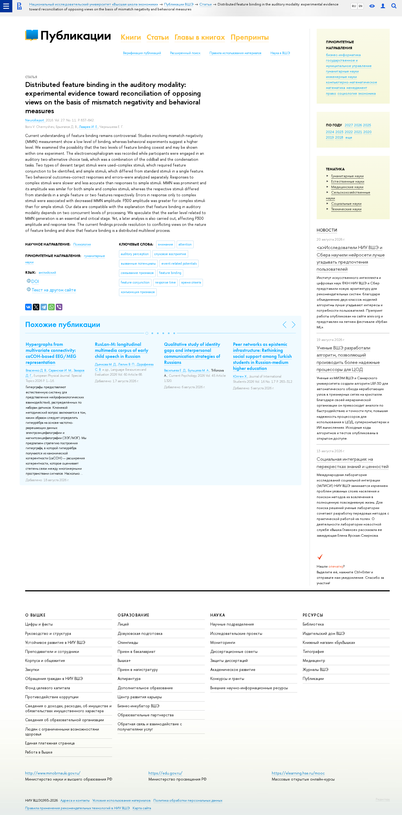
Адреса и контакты (75, 800)
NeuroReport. (35, 120)
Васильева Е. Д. (175, 370)
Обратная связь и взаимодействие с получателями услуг (150, 726)
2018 (339, 137)
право (331, 93)
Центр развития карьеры (140, 696)
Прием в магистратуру (138, 669)
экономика (367, 93)
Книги (131, 37)
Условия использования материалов (121, 800)
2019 (330, 137)
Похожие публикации (62, 324)
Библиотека (313, 624)
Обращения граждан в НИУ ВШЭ (54, 678)
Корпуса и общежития (45, 660)
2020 (367, 131)
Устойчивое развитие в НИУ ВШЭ (55, 642)
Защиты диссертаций (229, 660)
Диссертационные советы (234, 651)
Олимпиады (128, 642)
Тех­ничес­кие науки (346, 208)
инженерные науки (341, 76)
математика (335, 87)
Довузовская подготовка (140, 633)
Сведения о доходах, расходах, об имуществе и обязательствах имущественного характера (68, 708)
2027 (349, 124)
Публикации (75, 35)
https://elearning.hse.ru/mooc (298, 773)
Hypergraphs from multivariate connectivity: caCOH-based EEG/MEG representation (51, 353)
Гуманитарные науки (347, 175)
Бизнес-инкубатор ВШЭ (138, 705)
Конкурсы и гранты (227, 678)
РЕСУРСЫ (313, 615)
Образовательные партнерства (146, 714)
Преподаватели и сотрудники (52, 651)
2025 (367, 124)
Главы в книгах (199, 37)
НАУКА (217, 615)
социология (347, 93)
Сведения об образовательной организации (64, 719)
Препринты (250, 37)
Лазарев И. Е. (88, 127)
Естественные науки (347, 181)
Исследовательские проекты (236, 633)
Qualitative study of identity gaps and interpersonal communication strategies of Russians (192, 353)
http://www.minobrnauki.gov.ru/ (52, 773)
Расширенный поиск (185, 53)
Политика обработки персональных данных (187, 800)
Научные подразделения (232, 624)
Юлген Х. (240, 376)
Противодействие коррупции (51, 696)
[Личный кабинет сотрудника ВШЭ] (383, 6)
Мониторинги (222, 642)
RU (354, 6)
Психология (82, 244)
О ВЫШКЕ (35, 615)
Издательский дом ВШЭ (324, 633)
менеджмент (356, 87)
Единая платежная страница (50, 743)
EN (360, 6)
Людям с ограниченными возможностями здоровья (62, 731)
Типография (313, 651)
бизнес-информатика (343, 54)
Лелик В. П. (126, 364)
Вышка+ (124, 660)
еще (348, 137)
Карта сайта (142, 808)
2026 (358, 124)
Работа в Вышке (39, 752)
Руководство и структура (48, 633)
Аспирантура (129, 678)
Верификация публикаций (142, 53)
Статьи (158, 37)
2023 (339, 131)
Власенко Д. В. (36, 370)
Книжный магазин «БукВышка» (329, 642)
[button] (147, 333)
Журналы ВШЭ (315, 669)
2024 (330, 131)
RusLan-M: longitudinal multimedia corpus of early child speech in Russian (121, 350)
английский (47, 272)
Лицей (123, 624)
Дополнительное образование (145, 687)
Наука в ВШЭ (280, 53)
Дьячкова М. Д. (105, 364)
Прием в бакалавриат (137, 651)
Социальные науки (346, 203)
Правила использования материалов (235, 53)
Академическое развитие (232, 669)
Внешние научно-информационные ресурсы (249, 687)
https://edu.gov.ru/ (165, 773)
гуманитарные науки (342, 71)
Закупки (32, 669)
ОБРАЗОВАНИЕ (133, 615)
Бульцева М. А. (198, 370)
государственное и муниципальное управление (349, 63)
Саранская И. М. (60, 370)
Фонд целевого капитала (47, 687)
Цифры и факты (39, 624)
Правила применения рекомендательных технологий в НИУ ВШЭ (77, 808)
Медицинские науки (347, 186)
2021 (358, 131)
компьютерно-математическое (351, 82)
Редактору (383, 799)
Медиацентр (314, 660)
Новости (327, 230)
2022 (349, 131)
